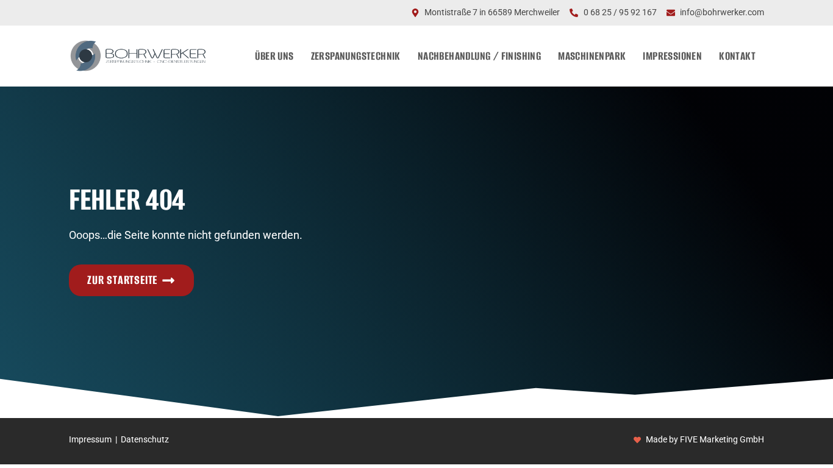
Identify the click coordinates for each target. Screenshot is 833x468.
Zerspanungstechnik (356, 55)
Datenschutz (145, 439)
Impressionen (672, 55)
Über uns (274, 55)
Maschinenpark (592, 55)
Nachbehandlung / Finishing (479, 55)
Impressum (90, 439)
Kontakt (737, 55)
